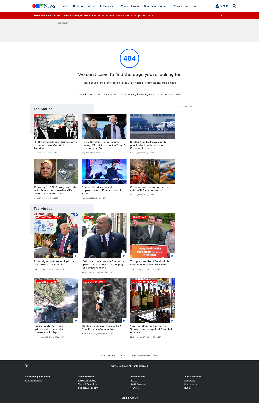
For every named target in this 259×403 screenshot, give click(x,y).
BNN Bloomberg (139, 384)
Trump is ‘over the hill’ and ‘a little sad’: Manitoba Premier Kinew (149, 263)
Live (195, 6)
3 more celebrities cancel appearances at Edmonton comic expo (102, 190)
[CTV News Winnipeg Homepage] (43, 6)
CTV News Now (179, 6)
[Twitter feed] (27, 366)
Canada (78, 6)
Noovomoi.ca (190, 384)
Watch (91, 6)
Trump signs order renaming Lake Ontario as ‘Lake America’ (54, 263)
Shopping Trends (154, 6)
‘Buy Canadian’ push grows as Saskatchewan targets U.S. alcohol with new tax (151, 329)
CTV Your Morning (128, 6)
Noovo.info (189, 380)
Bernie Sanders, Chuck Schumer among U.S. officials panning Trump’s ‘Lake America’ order (104, 145)
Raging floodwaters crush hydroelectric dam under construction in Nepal (49, 329)
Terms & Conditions (87, 384)
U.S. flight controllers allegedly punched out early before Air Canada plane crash (148, 145)
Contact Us (124, 355)
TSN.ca (135, 387)
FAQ (134, 355)
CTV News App (108, 355)
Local (65, 6)
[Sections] (25, 6)
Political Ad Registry (88, 387)
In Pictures (106, 6)
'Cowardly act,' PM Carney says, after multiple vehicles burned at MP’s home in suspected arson (56, 190)
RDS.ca (188, 387)
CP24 (134, 380)
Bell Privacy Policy (87, 380)
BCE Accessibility (33, 380)
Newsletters (144, 355)
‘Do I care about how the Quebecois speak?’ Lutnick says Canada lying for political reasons (103, 264)
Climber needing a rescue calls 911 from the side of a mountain (102, 328)
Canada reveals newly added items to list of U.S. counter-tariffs (151, 189)
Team (155, 355)
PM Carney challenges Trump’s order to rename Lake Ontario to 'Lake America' (56, 145)
